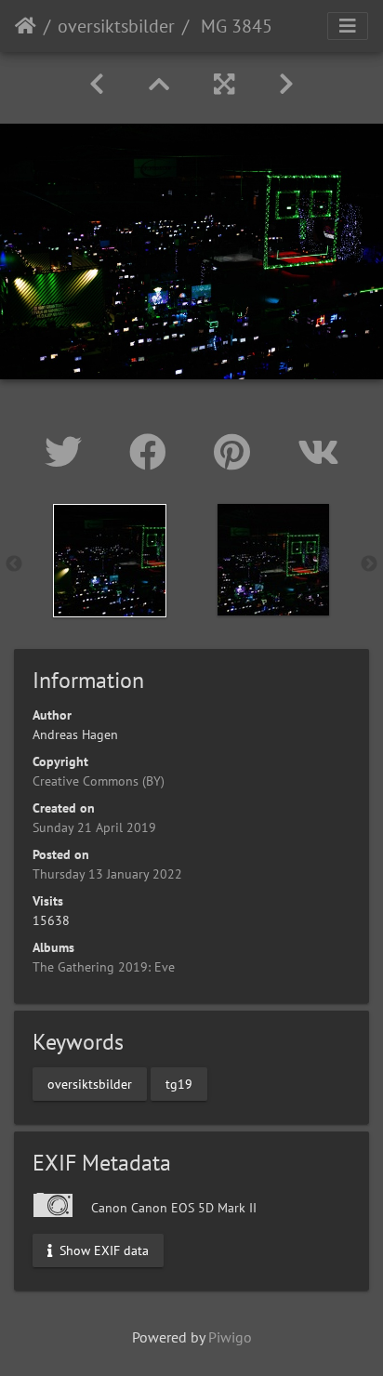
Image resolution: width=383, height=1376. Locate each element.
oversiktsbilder (116, 26)
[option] (110, 560)
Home (25, 26)
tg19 (178, 1083)
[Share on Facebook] (153, 452)
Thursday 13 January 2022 (107, 874)
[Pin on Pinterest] (237, 452)
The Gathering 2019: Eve (104, 967)
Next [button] (369, 564)
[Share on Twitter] (68, 452)
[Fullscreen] (224, 84)
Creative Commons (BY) (99, 781)
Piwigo (230, 1337)
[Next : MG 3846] (286, 84)
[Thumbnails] (159, 84)
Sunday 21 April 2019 (94, 827)
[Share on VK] (318, 452)
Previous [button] (14, 564)
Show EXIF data (102, 1250)
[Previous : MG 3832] (96, 84)
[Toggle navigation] (347, 26)
